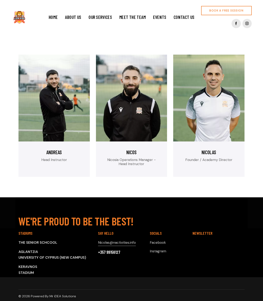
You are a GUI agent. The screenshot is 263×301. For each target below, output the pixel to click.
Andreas (54, 152)
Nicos (131, 152)
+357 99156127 (109, 252)
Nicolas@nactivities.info (117, 242)
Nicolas (209, 152)
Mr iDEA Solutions (63, 296)
